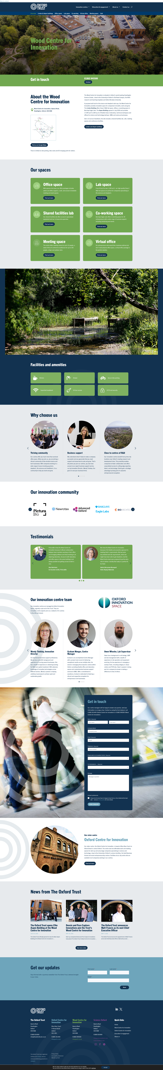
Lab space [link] (67, 13)
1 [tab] (78, 476)
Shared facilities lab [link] (58, 212)
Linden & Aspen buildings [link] (45, 13)
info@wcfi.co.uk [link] (77, 1039)
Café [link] (101, 13)
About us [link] (117, 1036)
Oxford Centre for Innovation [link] (123, 1030)
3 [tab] (80, 476)
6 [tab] (84, 476)
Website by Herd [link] (56, 1058)
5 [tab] (83, 476)
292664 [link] (39, 1056)
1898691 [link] (33, 1061)
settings (94, 1068)
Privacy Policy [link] (55, 1054)
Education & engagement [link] (122, 1033)
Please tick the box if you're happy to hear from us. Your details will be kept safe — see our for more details (109, 799)
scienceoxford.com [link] (99, 1040)
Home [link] (116, 1024)
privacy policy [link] (101, 800)
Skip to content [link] (4, 1)
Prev (27, 447)
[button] (81, 563)
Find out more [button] (49, 198)
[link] (39, 6)
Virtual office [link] (84, 13)
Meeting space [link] (94, 13)
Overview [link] (33, 13)
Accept (105, 1067)
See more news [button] (81, 948)
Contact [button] (88, 82)
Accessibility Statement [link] (57, 1056)
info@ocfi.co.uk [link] (56, 1039)
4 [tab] (82, 476)
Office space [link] (58, 13)
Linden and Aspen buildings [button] (94, 126)
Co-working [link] (75, 13)
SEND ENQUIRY (94, 804)
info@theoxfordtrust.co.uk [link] (38, 1037)
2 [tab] (79, 476)
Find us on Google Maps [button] (39, 145)
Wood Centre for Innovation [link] (122, 1027)
